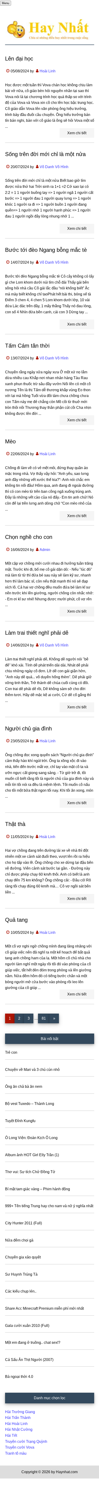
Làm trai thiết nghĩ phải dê (36, 633)
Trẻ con (11, 1052)
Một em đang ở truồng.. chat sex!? (32, 1342)
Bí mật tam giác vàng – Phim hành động (37, 1189)
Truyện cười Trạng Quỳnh (26, 1441)
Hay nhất (49, 29)
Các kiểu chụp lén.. (20, 1291)
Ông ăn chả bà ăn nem (23, 1086)
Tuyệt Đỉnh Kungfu (20, 1121)
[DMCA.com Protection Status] (11, 1482)
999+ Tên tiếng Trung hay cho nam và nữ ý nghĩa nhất (49, 1206)
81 (45, 1018)
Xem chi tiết (76, 133)
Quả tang (16, 920)
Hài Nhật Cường (18, 1429)
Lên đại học (19, 58)
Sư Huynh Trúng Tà (21, 1274)
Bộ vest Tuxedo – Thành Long (29, 1104)
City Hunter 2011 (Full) (23, 1223)
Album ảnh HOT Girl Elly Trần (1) (32, 1155)
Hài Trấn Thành (18, 1418)
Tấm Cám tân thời (27, 345)
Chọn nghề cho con (28, 537)
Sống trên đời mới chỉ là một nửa (45, 154)
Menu (5, 3)
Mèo (10, 441)
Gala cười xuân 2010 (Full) (27, 1326)
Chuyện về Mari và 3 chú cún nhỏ (32, 1070)
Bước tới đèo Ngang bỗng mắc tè (46, 250)
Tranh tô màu (15, 1453)
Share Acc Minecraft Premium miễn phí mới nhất (44, 1308)
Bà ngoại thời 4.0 (19, 1377)
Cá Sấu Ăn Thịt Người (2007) (29, 1360)
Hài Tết (11, 1435)
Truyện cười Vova (19, 1447)
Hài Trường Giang (20, 1412)
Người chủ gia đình (28, 728)
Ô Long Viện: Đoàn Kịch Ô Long (31, 1138)
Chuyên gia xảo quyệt (23, 1257)
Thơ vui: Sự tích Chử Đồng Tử (30, 1172)
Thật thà (15, 824)
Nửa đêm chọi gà (19, 1240)
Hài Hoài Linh (16, 1424)
